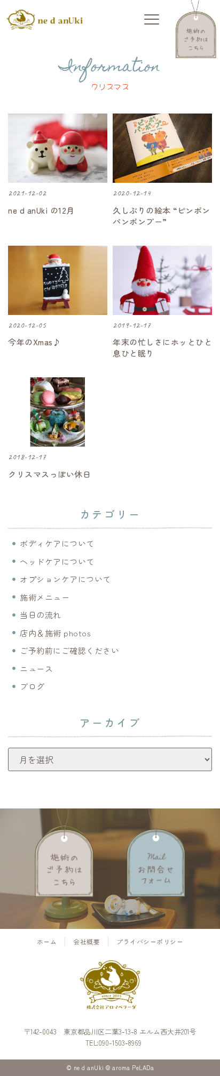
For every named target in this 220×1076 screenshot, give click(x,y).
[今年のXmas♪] (57, 280)
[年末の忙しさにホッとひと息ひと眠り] (162, 280)
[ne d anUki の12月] (57, 148)
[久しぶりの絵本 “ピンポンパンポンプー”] (162, 148)
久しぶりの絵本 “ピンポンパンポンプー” (161, 216)
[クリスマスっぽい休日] (57, 412)
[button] (151, 20)
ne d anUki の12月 (41, 210)
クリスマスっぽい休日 (49, 474)
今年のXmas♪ (34, 341)
